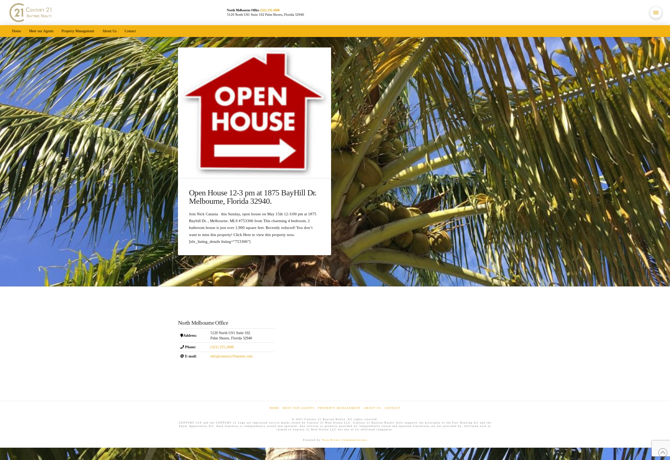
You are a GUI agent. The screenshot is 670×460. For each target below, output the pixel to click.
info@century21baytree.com (231, 356)
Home (274, 407)
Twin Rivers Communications (344, 439)
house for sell (195, 263)
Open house (230, 263)
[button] (656, 12)
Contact (392, 407)
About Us (372, 407)
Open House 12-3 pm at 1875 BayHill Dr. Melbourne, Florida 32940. (252, 197)
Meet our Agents (299, 407)
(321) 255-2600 (270, 10)
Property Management (339, 407)
